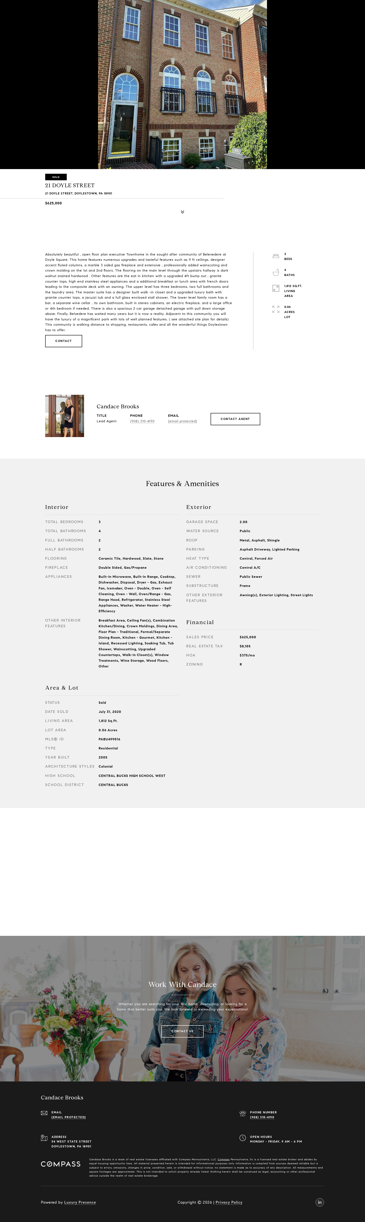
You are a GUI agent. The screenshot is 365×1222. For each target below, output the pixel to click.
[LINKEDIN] (320, 1202)
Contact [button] (63, 341)
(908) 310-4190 (142, 421)
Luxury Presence (80, 1202)
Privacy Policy (229, 1202)
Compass (224, 1159)
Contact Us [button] (182, 1031)
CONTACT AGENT (235, 419)
